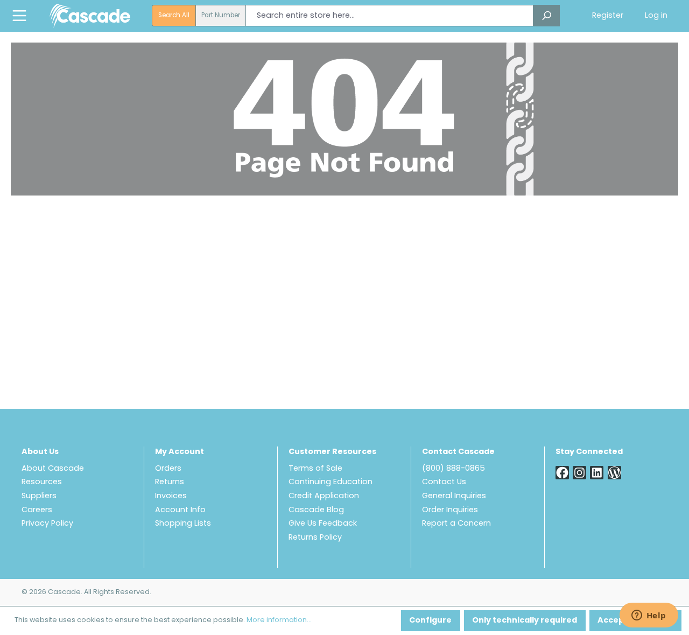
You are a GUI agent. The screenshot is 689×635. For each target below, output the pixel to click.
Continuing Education (330, 482)
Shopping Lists (183, 524)
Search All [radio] (173, 15)
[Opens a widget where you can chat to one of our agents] (648, 616)
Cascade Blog (316, 510)
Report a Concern (456, 524)
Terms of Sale (315, 469)
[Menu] (19, 16)
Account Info (180, 510)
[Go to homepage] (90, 15)
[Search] (546, 15)
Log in (656, 16)
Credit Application (324, 496)
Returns (169, 482)
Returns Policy (315, 538)
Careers (37, 510)
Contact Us (444, 482)
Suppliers (39, 496)
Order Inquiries (450, 510)
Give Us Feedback (323, 524)
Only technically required (524, 621)
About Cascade (53, 469)
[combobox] (389, 15)
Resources (42, 482)
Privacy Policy (47, 524)
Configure (430, 621)
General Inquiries (454, 496)
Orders (168, 469)
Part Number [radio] (220, 15)
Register (607, 16)
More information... (279, 620)
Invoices (171, 496)
